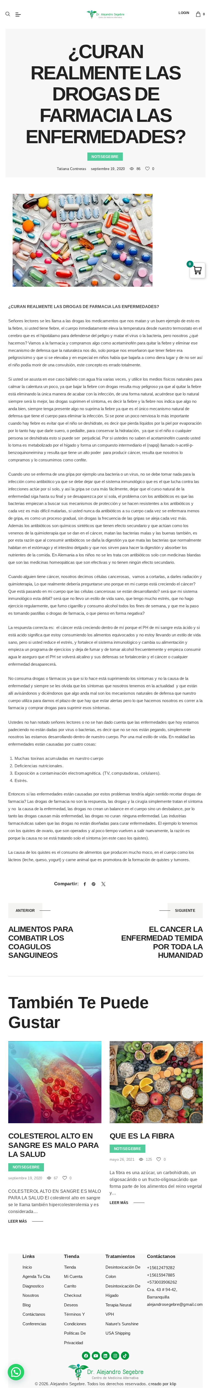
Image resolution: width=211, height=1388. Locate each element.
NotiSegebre (104, 157)
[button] (16, 1372)
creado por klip (162, 1383)
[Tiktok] (125, 1356)
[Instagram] (115, 1356)
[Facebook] (86, 1356)
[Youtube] (96, 1356)
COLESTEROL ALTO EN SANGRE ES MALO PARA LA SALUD (53, 1145)
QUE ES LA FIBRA (142, 1136)
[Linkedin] (105, 1356)
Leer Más (17, 1221)
